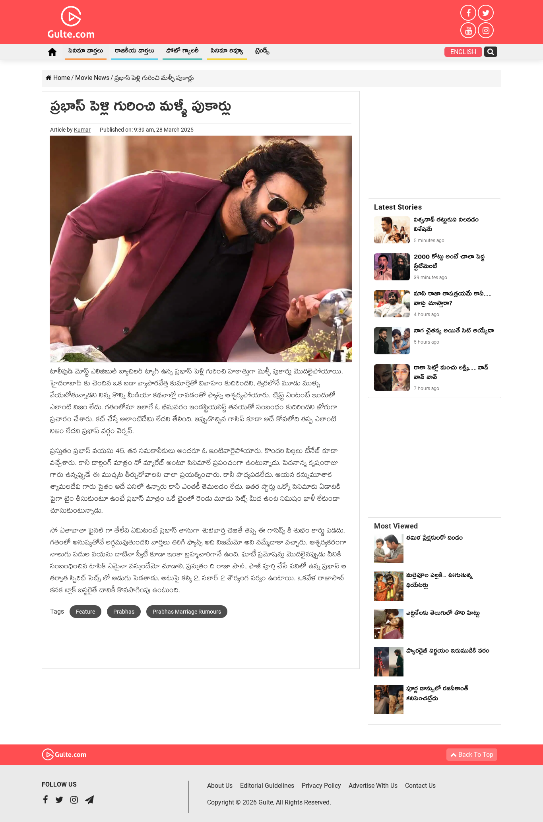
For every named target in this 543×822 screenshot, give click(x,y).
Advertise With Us (373, 785)
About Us (220, 785)
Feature (85, 611)
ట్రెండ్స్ (262, 52)
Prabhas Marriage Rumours (187, 611)
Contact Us (420, 785)
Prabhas (123, 611)
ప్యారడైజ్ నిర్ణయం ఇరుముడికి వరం (447, 652)
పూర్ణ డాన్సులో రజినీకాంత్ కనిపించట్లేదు (437, 695)
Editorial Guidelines (267, 785)
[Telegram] (89, 801)
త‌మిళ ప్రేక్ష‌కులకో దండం (434, 539)
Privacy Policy (321, 785)
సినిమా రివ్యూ (227, 52)
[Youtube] (468, 30)
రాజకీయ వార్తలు (134, 52)
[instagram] (486, 30)
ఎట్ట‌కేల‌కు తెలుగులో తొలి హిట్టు (443, 614)
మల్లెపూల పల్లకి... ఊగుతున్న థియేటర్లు (439, 582)
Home (52, 52)
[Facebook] (468, 13)
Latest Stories (398, 207)
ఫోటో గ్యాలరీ (182, 52)
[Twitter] (486, 13)
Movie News (92, 78)
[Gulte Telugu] (71, 20)
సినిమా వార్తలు (85, 52)
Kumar (82, 129)
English (463, 52)
